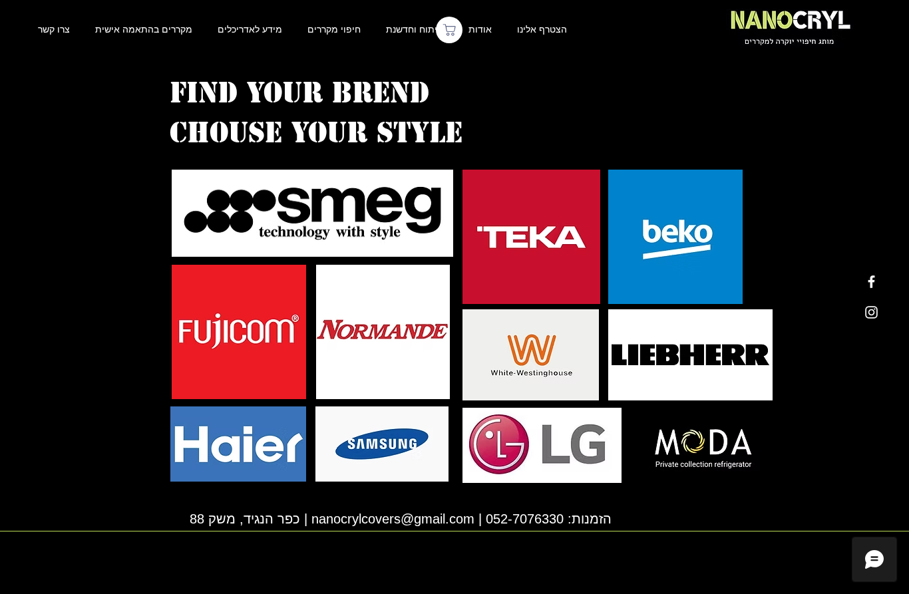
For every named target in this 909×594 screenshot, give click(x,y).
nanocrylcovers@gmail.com (392, 518)
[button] (541, 29)
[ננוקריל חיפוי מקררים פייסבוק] (871, 281)
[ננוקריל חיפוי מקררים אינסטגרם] (871, 312)
